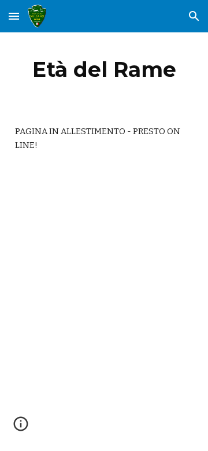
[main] (104, 69)
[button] (14, 16)
